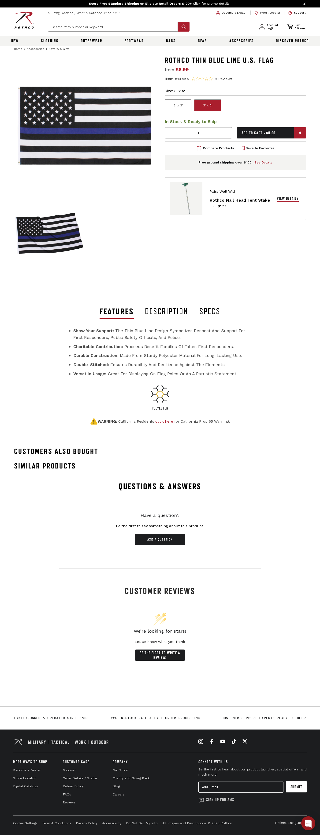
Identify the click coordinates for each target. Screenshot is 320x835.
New (15, 41)
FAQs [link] (67, 794)
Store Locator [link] (24, 778)
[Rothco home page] (24, 21)
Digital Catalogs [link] (25, 786)
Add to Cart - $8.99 (258, 133)
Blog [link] (116, 786)
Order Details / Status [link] (80, 778)
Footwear (134, 41)
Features (117, 311)
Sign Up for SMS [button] (220, 800)
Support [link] (69, 770)
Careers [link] (118, 794)
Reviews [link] (69, 802)
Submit (296, 787)
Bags (171, 41)
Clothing (49, 41)
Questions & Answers (160, 486)
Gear (202, 41)
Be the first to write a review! (160, 655)
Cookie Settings (25, 823)
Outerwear (91, 41)
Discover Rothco (292, 41)
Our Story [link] (120, 770)
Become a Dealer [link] (27, 770)
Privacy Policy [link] (86, 823)
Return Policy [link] (73, 786)
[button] (160, 3)
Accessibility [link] (111, 823)
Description (166, 311)
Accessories (241, 41)
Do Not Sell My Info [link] (142, 823)
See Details (263, 162)
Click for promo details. (212, 3)
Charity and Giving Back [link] (131, 778)
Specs (209, 311)
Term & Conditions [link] (56, 823)
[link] (231, 13)
